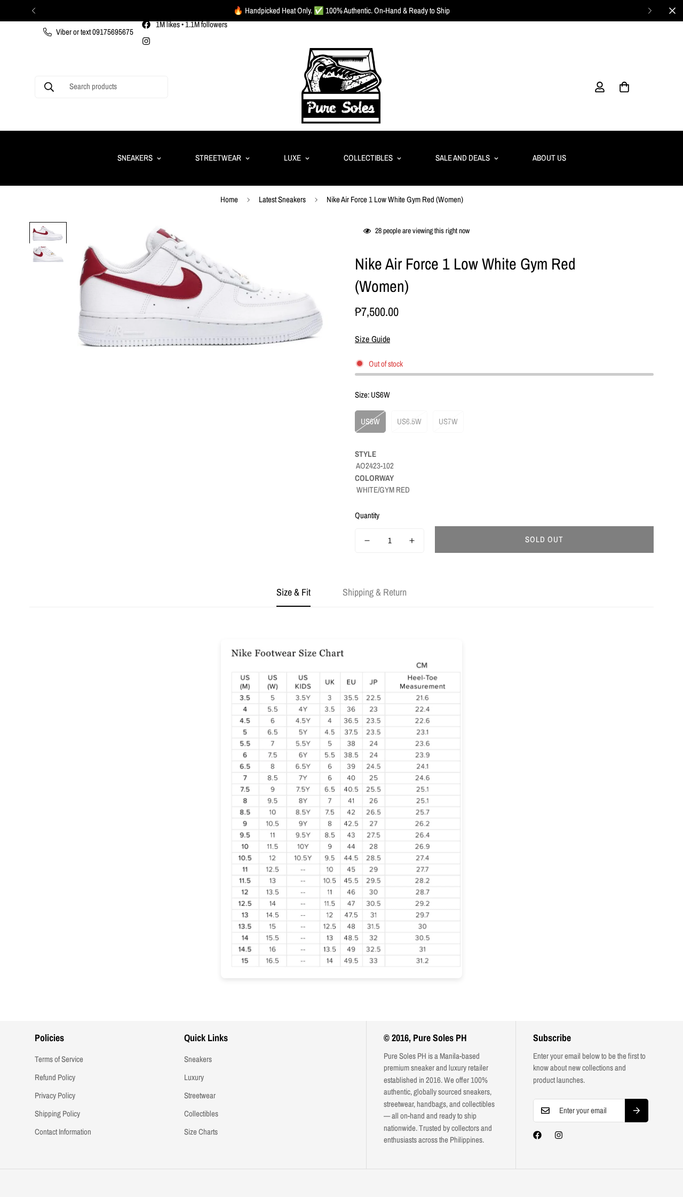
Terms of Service (59, 1059)
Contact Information (63, 1131)
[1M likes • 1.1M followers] (537, 1135)
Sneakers (135, 157)
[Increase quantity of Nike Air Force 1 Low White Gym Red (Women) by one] (412, 540)
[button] (624, 87)
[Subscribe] (636, 1110)
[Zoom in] (305, 245)
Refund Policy (55, 1077)
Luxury (194, 1077)
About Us (549, 157)
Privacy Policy (55, 1095)
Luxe (292, 157)
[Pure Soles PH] (341, 87)
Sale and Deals (462, 157)
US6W (370, 421)
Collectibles (368, 157)
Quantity (367, 515)
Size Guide (372, 339)
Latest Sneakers (282, 199)
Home (229, 199)
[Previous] (33, 10)
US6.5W (409, 421)
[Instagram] (146, 41)
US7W (448, 421)
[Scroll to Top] (662, 1139)
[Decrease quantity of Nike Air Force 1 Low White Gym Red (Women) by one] (367, 540)
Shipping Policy (57, 1113)
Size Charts (201, 1131)
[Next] (650, 10)
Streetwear (218, 157)
